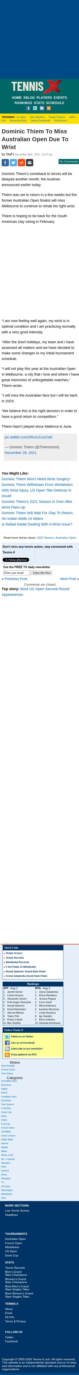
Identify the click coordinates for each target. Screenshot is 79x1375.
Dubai (4, 1120)
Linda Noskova (47, 1012)
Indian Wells (7, 1139)
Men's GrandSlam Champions (16, 1273)
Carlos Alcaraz (15, 995)
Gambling (6, 1131)
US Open (5, 1186)
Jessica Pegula (47, 998)
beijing (4, 1089)
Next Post (68, 579)
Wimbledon (6, 1194)
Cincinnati (6, 1100)
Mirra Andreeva (47, 1005)
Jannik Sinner (14, 992)
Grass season (8, 1135)
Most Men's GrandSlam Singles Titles (17, 1288)
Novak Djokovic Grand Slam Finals (26, 971)
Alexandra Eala (18, 120)
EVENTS (60, 97)
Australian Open (66, 537)
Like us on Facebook (23, 1042)
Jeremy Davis (8, 1069)
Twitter (9, 1337)
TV (2, 1182)
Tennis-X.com (41, 1359)
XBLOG (29, 97)
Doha (3, 1116)
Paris (3, 1166)
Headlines (11, 1214)
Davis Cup (6, 1112)
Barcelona (6, 1085)
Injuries (4, 1143)
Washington (7, 1190)
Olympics (6, 1163)
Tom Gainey (7, 1073)
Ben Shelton (14, 1023)
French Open (7, 1128)
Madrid (4, 1147)
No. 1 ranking (7, 1159)
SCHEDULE (55, 103)
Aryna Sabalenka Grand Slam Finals (26, 976)
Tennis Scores (14, 953)
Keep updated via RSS (24, 1054)
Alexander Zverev (17, 998)
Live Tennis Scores (17, 1210)
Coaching (6, 1108)
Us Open (21, 117)
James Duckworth (40, 120)
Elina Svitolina (47, 1019)
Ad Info (9, 1317)
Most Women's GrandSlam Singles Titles (19, 1295)
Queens (5, 1170)
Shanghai (5, 1178)
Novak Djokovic (16, 1005)
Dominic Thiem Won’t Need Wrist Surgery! (36, 479)
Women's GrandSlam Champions (16, 1280)
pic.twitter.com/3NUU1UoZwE (29, 437)
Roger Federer (57, 117)
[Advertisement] (39, 39)
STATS (39, 103)
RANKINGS (23, 103)
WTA (3, 1198)
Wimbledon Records (17, 962)
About (9, 1309)
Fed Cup (5, 1124)
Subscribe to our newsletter (27, 1048)
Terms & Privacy (15, 1321)
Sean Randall (7, 1065)
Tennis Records (15, 957)
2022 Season (45, 537)
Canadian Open (9, 1096)
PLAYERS (44, 97)
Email (8, 1313)
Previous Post (16, 579)
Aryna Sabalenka (48, 992)
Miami (4, 1151)
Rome (4, 1174)
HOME (17, 97)
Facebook (11, 1341)
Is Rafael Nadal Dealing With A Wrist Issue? (37, 524)
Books (4, 1092)
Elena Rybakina (48, 995)
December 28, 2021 (21, 453)
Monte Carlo (7, 1155)
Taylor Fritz (13, 1016)
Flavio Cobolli (14, 1019)
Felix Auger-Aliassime (19, 1002)
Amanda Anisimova (49, 1023)
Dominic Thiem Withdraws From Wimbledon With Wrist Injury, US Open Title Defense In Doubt (37, 490)
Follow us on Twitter (22, 1036)
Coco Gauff (45, 1002)
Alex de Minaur (15, 1012)
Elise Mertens (37, 117)
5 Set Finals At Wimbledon (21, 966)
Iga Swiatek (45, 1016)
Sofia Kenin (60, 120)
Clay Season (7, 1104)
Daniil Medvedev (16, 1009)
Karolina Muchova (49, 1009)
